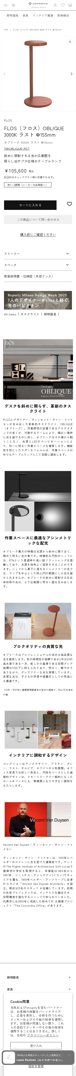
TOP (6, 29)
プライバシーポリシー (43, 1035)
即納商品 (63, 15)
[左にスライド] (4, 73)
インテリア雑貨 (43, 15)
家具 (26, 15)
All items (10, 314)
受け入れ (36, 1046)
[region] (38, 186)
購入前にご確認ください (38, 234)
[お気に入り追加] (69, 204)
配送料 (8, 177)
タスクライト (30, 314)
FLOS (8, 120)
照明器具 (12, 15)
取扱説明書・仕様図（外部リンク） (29, 276)
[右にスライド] (71, 73)
